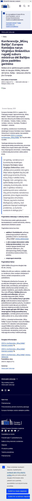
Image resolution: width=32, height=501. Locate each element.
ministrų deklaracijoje (21, 239)
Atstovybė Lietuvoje (7, 368)
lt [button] (20, 6)
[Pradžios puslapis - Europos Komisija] (5, 6)
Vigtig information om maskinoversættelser (13, 24)
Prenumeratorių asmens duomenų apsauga (15, 407)
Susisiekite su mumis (7, 434)
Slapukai (4, 445)
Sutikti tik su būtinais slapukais (19, 496)
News (4, 36)
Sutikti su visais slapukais (17, 491)
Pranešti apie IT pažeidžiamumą (11, 438)
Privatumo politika (7, 448)
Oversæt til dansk (11, 23)
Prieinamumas (5, 403)
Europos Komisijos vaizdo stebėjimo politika (15, 410)
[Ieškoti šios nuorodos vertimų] (21, 137)
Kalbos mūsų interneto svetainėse (12, 441)
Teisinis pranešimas (7, 452)
